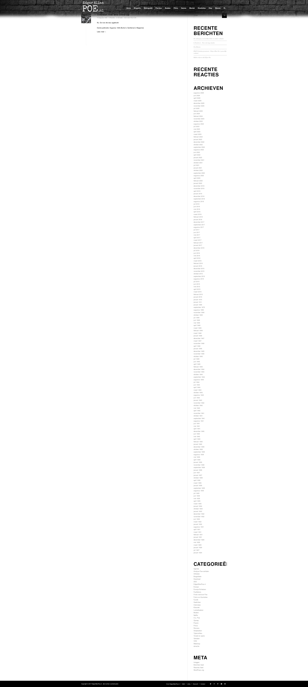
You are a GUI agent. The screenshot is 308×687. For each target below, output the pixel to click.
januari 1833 (198, 511)
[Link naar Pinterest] (218, 684)
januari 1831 (198, 537)
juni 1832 (197, 519)
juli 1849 (196, 317)
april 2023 (197, 131)
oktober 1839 (198, 449)
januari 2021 (198, 168)
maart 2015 (197, 292)
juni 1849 (197, 320)
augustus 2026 (199, 93)
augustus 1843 (199, 395)
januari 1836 (198, 485)
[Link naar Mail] (225, 684)
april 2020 (197, 178)
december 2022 (199, 142)
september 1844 (199, 377)
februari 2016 (198, 263)
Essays (196, 587)
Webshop (197, 643)
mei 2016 (197, 255)
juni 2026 (197, 95)
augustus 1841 (199, 421)
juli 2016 (196, 250)
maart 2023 (197, 134)
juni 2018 (197, 206)
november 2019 (199, 188)
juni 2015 (197, 284)
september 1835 (199, 488)
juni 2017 (197, 232)
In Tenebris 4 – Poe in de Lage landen (204, 43)
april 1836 (197, 480)
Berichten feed (199, 665)
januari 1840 (198, 444)
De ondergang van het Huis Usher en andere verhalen (209, 38)
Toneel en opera (199, 636)
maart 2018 (197, 214)
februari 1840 (198, 441)
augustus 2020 (199, 175)
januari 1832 (198, 524)
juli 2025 (196, 108)
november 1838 (199, 465)
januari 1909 (198, 305)
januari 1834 (198, 506)
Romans (196, 628)
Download (197, 579)
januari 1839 (198, 462)
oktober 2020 (198, 170)
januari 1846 (198, 348)
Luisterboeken (198, 610)
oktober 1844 (198, 374)
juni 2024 (197, 113)
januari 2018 (198, 219)
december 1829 (199, 540)
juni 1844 (197, 385)
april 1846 (197, 346)
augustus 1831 (199, 527)
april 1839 (197, 459)
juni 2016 (197, 253)
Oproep (196, 620)
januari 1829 (198, 547)
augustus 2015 (199, 279)
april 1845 (197, 364)
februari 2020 (198, 181)
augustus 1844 (199, 379)
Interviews (197, 605)
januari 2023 (198, 139)
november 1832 (199, 516)
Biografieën (197, 576)
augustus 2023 (199, 124)
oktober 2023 (198, 121)
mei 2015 (197, 286)
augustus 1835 (199, 490)
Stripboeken (198, 630)
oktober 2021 (198, 162)
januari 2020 (198, 183)
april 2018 (197, 211)
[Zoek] (224, 8)
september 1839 (199, 452)
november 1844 (199, 372)
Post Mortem (197, 47)
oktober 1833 (198, 508)
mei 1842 (197, 408)
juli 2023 (196, 126)
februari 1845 (198, 367)
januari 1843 (198, 400)
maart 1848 (197, 333)
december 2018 (199, 196)
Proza (196, 625)
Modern (196, 612)
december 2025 (199, 103)
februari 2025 (198, 111)
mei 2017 (197, 235)
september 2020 (199, 173)
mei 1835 (197, 498)
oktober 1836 (198, 478)
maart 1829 (197, 545)
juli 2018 (196, 204)
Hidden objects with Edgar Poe (202, 57)
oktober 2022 (198, 144)
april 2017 (197, 237)
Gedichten (197, 602)
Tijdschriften (198, 633)
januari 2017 (198, 245)
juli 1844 (196, 382)
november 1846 (199, 343)
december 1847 (199, 338)
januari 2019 (198, 193)
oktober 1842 (198, 405)
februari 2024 (198, 116)
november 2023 (199, 119)
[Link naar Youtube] (221, 684)
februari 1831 (198, 534)
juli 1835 (196, 493)
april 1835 (197, 501)
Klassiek (197, 607)
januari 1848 (198, 335)
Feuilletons (197, 592)
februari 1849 (198, 330)
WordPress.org (199, 670)
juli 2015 (196, 281)
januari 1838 (198, 470)
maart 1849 (197, 328)
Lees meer (100, 31)
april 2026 (197, 98)
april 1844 (197, 387)
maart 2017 (197, 240)
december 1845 (199, 351)
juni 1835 (197, 496)
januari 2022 (198, 157)
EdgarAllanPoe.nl (200, 584)
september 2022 (199, 147)
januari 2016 (198, 266)
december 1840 (199, 431)
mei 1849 (197, 323)
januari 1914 (198, 299)
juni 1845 (197, 361)
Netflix (196, 615)
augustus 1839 (199, 454)
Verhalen (197, 638)
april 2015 (197, 289)
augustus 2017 (199, 227)
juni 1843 (197, 397)
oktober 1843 (198, 392)
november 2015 (199, 271)
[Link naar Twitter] (210, 684)
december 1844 (199, 369)
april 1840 (197, 439)
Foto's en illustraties (201, 597)
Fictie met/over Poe (200, 594)
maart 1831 (197, 532)
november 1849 (199, 312)
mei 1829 (197, 542)
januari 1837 (198, 475)
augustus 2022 (199, 149)
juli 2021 (196, 165)
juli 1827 (196, 550)
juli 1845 (196, 359)
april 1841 (197, 428)
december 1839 (199, 447)
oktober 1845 (198, 356)
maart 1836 (197, 483)
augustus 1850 (199, 310)
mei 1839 (197, 457)
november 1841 (199, 413)
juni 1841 (197, 423)
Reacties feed (198, 667)
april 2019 (197, 191)
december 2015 (199, 268)
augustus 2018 (199, 201)
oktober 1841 (198, 416)
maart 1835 (197, 503)
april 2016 (197, 258)
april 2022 (197, 155)
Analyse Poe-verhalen (201, 571)
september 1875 (199, 307)
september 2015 (199, 276)
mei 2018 (197, 209)
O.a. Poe (197, 618)
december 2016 (199, 248)
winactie (196, 646)
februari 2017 (198, 243)
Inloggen (196, 662)
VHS (195, 641)
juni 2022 (197, 152)
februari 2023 (198, 137)
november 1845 (199, 354)
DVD (195, 581)
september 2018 (199, 199)
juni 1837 (197, 472)
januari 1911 (198, 302)
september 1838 (199, 467)
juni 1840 (197, 434)
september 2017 (199, 224)
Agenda (196, 569)
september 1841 (199, 418)
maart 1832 (197, 521)
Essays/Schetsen (200, 589)
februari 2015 (198, 294)
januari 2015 (198, 297)
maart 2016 (197, 261)
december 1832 (199, 514)
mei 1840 (197, 436)
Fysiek (196, 600)
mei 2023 (197, 129)
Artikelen (197, 574)
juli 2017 (196, 230)
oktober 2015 (198, 273)
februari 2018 (198, 217)
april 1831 (197, 529)
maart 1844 (197, 390)
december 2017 (199, 222)
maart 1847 (197, 341)
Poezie (196, 623)
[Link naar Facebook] (214, 684)
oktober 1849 (198, 315)
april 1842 (197, 410)
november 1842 (199, 403)
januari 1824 (198, 552)
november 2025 (199, 106)
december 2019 (199, 186)
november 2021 (199, 160)
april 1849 (197, 325)
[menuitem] (128, 8)
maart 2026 (197, 100)
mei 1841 (197, 426)
